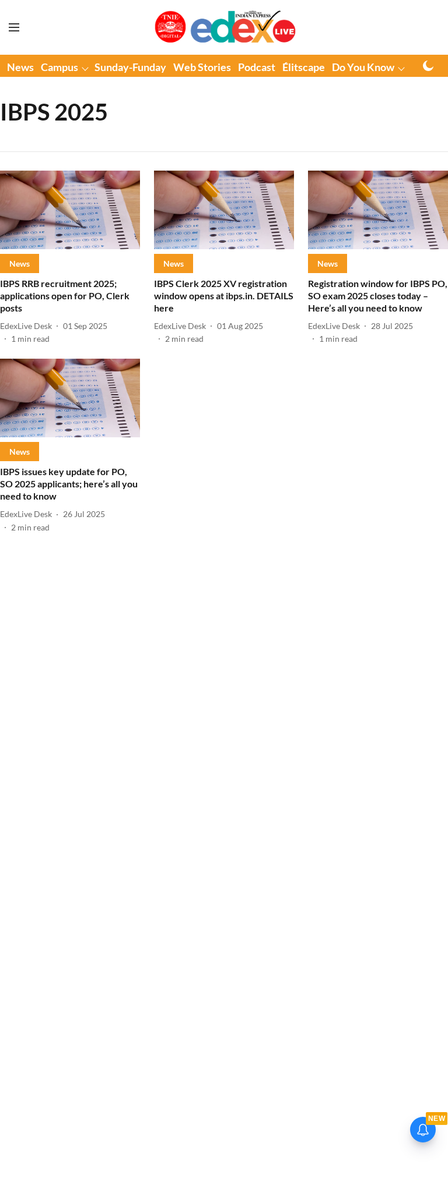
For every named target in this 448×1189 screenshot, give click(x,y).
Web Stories (202, 67)
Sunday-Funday (130, 67)
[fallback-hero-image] (70, 210)
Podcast (256, 67)
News (20, 67)
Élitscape (303, 67)
